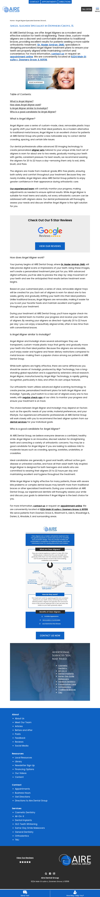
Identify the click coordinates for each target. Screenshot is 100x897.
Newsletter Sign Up (25, 765)
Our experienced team (22, 188)
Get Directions (22, 796)
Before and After (23, 730)
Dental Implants (66, 673)
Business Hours (22, 792)
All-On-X (62, 671)
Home (12, 21)
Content (19, 777)
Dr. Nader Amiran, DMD (50, 44)
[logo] (17, 9)
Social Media (21, 745)
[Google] (46, 873)
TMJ (60, 692)
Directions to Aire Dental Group (31, 800)
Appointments (22, 788)
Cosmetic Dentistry (62, 667)
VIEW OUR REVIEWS (50, 246)
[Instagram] (54, 873)
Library (18, 761)
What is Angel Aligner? (21, 101)
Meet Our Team (23, 722)
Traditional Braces (67, 689)
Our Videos (20, 773)
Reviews (19, 741)
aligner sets (38, 150)
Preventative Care (67, 684)
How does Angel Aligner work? (25, 104)
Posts (18, 734)
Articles (19, 726)
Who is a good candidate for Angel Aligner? (33, 111)
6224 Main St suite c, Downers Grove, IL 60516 (64, 509)
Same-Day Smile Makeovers (66, 677)
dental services (18, 422)
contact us (57, 53)
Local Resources (23, 757)
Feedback (20, 737)
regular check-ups (32, 397)
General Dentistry (66, 681)
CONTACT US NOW (50, 635)
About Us (19, 718)
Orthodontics (64, 687)
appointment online (21, 56)
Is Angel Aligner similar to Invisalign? (29, 108)
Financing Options (24, 769)
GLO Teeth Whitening (26, 824)
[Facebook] (50, 873)
